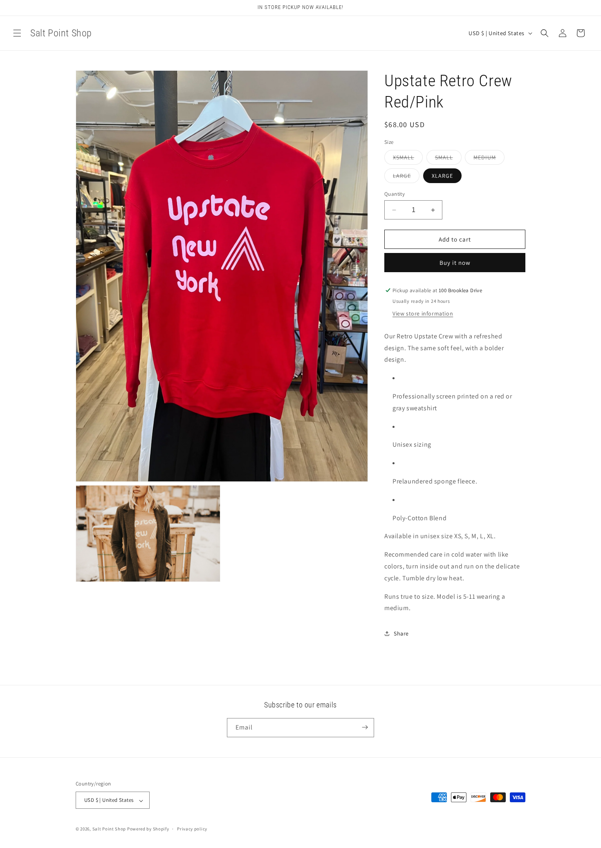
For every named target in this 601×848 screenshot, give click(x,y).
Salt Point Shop (109, 829)
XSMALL (408, 159)
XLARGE (442, 175)
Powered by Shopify (148, 829)
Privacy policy (192, 829)
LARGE (406, 177)
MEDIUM (489, 159)
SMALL (448, 159)
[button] (17, 33)
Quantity (394, 193)
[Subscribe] (365, 727)
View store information (422, 313)
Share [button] (401, 633)
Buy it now (455, 262)
